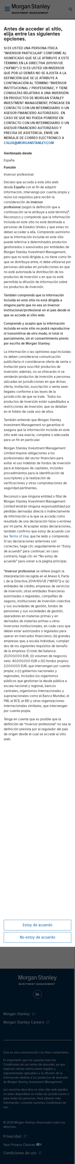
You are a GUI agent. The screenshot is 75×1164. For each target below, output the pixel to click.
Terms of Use (18, 536)
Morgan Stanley (16, 1014)
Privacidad (12, 1136)
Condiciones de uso (19, 1153)
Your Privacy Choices (19, 1145)
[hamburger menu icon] (7, 9)
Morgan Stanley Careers (23, 1022)
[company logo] (31, 9)
